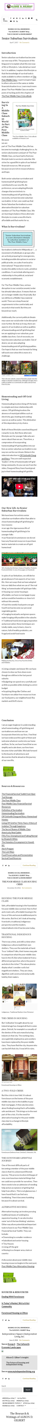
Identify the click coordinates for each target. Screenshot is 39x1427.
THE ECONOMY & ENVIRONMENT (19, 34)
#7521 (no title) (28, 1403)
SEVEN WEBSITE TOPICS (11, 1403)
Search (4, 1386)
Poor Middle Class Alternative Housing (18, 1266)
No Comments (24, 42)
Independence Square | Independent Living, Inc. (19, 1335)
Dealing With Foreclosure (13, 1296)
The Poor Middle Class (11, 800)
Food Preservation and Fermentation (17, 855)
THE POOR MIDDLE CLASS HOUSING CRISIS (19, 883)
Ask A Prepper (8, 848)
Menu (5, 21)
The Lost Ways (8, 852)
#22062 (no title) (8, 1406)
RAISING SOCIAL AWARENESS (19, 29)
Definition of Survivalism (12, 810)
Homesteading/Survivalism (13, 813)
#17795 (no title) (8, 1401)
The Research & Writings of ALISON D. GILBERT (19, 1417)
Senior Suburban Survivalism (19, 38)
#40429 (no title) (23, 1401)
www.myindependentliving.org (21, 1371)
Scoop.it (11, 1344)
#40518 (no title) (8, 1398)
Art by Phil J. (21, 1398)
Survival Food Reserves (11, 858)
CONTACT (20, 1406)
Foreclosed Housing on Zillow (15, 1313)
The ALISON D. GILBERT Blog (18, 32)
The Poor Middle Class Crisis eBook (16, 96)
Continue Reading (29, 865)
